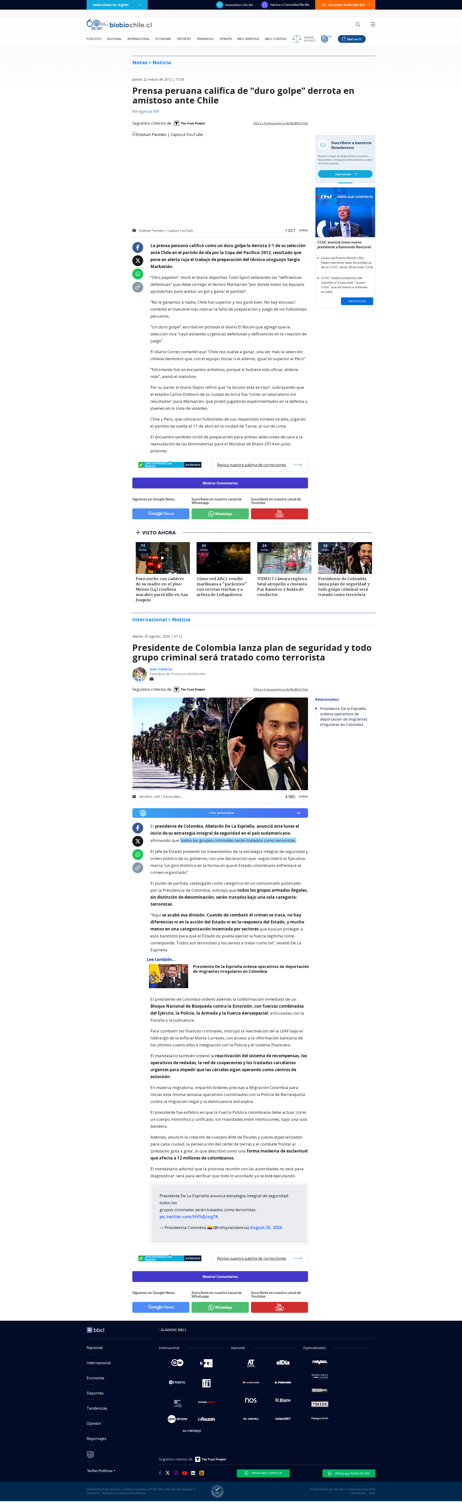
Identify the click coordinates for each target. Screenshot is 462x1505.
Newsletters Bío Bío (239, 5)
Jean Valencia (161, 669)
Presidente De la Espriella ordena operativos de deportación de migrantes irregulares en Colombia (251, 969)
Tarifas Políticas (100, 1470)
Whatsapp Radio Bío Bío (352, 1473)
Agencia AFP (149, 112)
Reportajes (96, 1438)
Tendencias (205, 39)
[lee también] (170, 976)
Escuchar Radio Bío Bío (347, 5)
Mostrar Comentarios (220, 483)
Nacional (114, 39)
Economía (163, 39)
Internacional (139, 39)
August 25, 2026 (266, 1227)
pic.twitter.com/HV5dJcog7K (189, 1216)
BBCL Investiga (248, 39)
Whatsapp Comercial (266, 1473)
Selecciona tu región (110, 4)
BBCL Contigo (276, 39)
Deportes (184, 39)
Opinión (225, 39)
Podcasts (94, 39)
